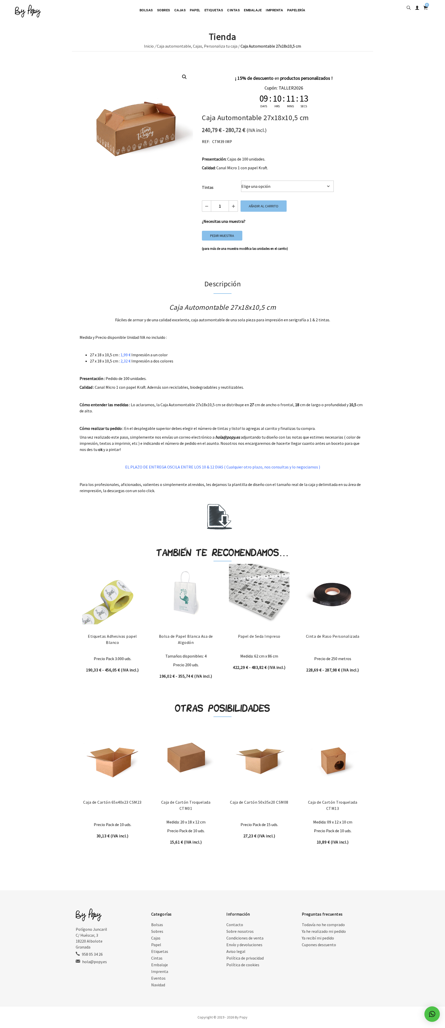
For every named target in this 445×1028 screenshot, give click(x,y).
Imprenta (274, 10)
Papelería (296, 10)
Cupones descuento (319, 944)
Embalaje (253, 10)
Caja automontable (174, 46)
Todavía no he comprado (323, 924)
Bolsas (146, 10)
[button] (184, 77)
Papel (195, 10)
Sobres (163, 10)
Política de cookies (242, 964)
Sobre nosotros (240, 931)
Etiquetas (213, 10)
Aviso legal (235, 951)
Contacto (234, 924)
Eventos (158, 978)
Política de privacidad (245, 958)
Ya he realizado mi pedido (324, 931)
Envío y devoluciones (244, 944)
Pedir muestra (222, 235)
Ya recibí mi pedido (318, 938)
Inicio (149, 46)
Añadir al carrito (263, 206)
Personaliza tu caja (220, 46)
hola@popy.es (94, 961)
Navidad (158, 984)
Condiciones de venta (244, 938)
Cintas (233, 10)
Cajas (180, 10)
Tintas (207, 187)
